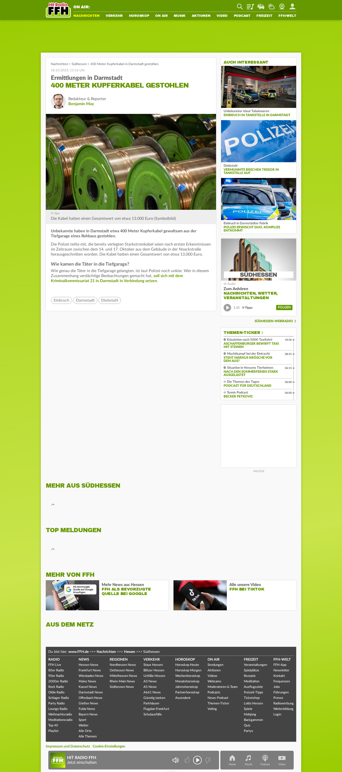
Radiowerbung (283, 703)
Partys (248, 731)
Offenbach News (90, 698)
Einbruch (61, 300)
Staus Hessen (153, 665)
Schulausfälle (152, 714)
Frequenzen (281, 681)
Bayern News (88, 714)
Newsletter (281, 670)
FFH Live (54, 665)
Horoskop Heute (187, 665)
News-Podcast (218, 698)
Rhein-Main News (122, 681)
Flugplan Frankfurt (156, 709)
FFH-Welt (287, 16)
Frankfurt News (90, 670)
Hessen (129, 652)
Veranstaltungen (255, 665)
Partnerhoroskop (187, 692)
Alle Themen (88, 736)
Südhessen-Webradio (274, 321)
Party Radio (56, 703)
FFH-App (279, 665)
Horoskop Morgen (188, 670)
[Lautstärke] (175, 760)
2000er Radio (58, 681)
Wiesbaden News (91, 676)
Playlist (250, 5)
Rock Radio (56, 687)
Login (277, 714)
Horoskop (139, 16)
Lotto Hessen (253, 703)
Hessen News (88, 665)
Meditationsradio (60, 720)
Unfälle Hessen (154, 676)
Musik (180, 16)
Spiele (248, 709)
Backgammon (253, 720)
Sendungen (215, 665)
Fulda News (87, 709)
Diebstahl (109, 300)
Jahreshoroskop (186, 687)
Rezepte (250, 676)
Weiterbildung (283, 709)
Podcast (242, 16)
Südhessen (79, 64)
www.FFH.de (78, 652)
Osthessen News (122, 670)
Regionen (119, 659)
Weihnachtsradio (60, 714)
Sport (82, 720)
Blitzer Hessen (153, 670)
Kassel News (88, 687)
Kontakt (279, 676)
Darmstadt (85, 300)
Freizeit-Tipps (253, 692)
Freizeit (264, 16)
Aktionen (201, 16)
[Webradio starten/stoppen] (197, 760)
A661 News (152, 692)
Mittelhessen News (123, 676)
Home (232, 764)
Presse (278, 698)
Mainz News (87, 681)
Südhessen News (122, 687)
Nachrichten (86, 16)
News (84, 659)
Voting (212, 709)
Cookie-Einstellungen (109, 746)
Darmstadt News (91, 692)
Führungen (281, 692)
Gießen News (88, 703)
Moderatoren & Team (223, 687)
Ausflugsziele (253, 687)
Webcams (214, 681)
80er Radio (56, 670)
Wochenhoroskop (187, 676)
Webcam (282, 5)
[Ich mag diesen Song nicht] (207, 760)
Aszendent (183, 698)
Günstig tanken (154, 698)
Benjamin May (81, 104)
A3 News (150, 681)
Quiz (247, 725)
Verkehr (114, 16)
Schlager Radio (58, 698)
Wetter (271, 5)
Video (222, 16)
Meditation (251, 681)
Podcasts (214, 692)
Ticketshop (252, 698)
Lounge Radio (57, 709)
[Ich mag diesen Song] (187, 760)
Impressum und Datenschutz (68, 746)
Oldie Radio (56, 692)
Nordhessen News (123, 665)
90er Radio (56, 676)
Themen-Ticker (242, 332)
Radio (54, 659)
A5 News (150, 687)
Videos (212, 676)
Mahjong (250, 714)
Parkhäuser (151, 703)
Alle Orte (85, 731)
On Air (161, 16)
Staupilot (261, 5)
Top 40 (53, 725)
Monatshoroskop (187, 681)
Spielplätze (251, 670)
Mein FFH (292, 5)
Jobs (276, 687)
